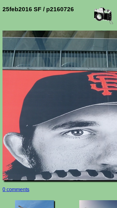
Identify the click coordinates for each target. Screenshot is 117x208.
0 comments (15, 189)
